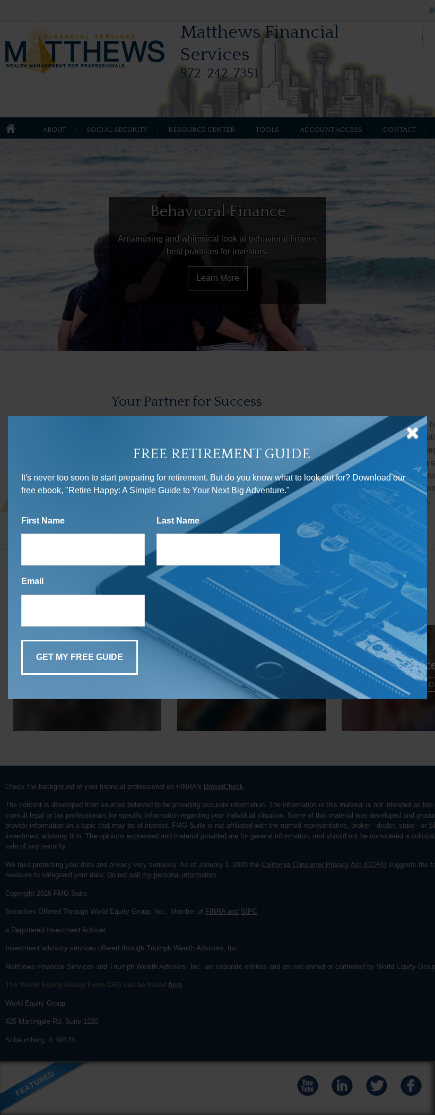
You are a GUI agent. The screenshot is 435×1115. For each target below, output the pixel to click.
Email (32, 581)
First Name (43, 520)
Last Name (177, 520)
